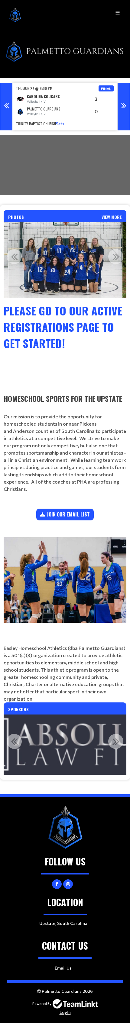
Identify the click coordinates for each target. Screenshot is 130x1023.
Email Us (63, 967)
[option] (65, 106)
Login (65, 1012)
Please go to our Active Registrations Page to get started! (63, 326)
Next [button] (124, 106)
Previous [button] (6, 106)
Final (106, 88)
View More (112, 217)
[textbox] (65, 343)
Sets (60, 123)
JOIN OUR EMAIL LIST (68, 514)
